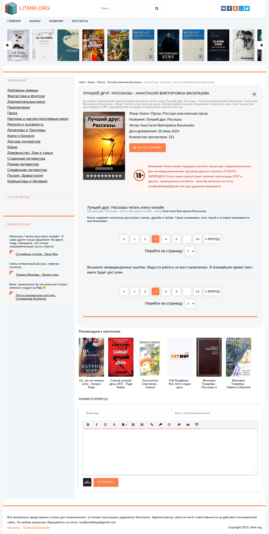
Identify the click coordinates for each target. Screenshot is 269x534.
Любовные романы (22, 90)
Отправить (106, 482)
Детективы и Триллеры (26, 130)
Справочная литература (27, 170)
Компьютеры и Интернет (27, 181)
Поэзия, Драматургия (25, 176)
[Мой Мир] (241, 8)
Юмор (12, 147)
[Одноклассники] (235, 8)
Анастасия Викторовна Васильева (167, 125)
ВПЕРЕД (213, 239)
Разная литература (23, 164)
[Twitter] (247, 8)
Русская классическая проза (185, 113)
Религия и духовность (25, 124)
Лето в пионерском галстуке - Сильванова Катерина (36, 297)
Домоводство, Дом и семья (30, 153)
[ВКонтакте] (223, 8)
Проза (156, 113)
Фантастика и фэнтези (26, 96)
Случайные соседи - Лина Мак (37, 254)
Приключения (18, 107)
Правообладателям (36, 527)
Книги (144, 113)
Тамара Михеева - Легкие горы (37, 274)
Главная (14, 21)
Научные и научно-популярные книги (37, 119)
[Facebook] (229, 8)
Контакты (80, 21)
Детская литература (23, 141)
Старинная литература (26, 159)
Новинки (56, 21)
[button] (88, 425)
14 (197, 239)
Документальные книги (26, 102)
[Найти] (157, 8)
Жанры (34, 21)
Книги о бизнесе (20, 136)
